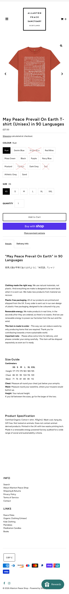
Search (6, 484)
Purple (34, 158)
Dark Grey (34, 166)
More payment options (34, 233)
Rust (6, 150)
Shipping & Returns (12, 491)
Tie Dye (20, 166)
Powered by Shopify (38, 588)
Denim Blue (19, 150)
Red (45, 166)
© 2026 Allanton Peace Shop (16, 588)
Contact (7, 501)
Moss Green (9, 158)
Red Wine (49, 150)
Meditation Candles (12, 528)
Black (23, 158)
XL (41, 191)
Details (8, 244)
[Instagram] (8, 583)
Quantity (8, 203)
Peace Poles (8, 515)
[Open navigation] (7, 19)
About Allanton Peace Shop (16, 487)
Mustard (8, 166)
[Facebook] (4, 583)
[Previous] (5, 73)
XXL (50, 191)
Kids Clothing (9, 521)
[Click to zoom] (61, 45)
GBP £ (9, 557)
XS (6, 191)
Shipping (7, 136)
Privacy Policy (9, 494)
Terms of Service (11, 497)
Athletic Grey (10, 174)
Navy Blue (47, 158)
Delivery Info (22, 243)
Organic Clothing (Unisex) (15, 518)
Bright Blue (35, 150)
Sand (24, 174)
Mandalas (7, 525)
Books (6, 531)
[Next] (61, 73)
